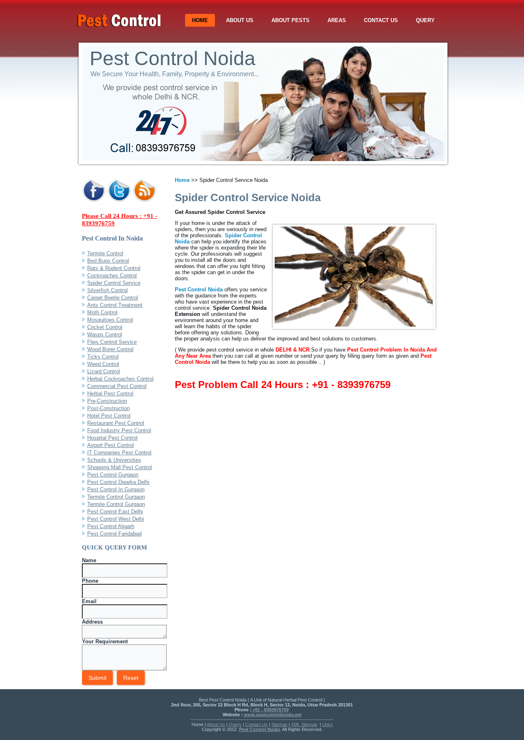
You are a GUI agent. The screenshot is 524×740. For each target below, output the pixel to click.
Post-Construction (108, 408)
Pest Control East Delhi (115, 511)
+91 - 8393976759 (270, 709)
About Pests (290, 20)
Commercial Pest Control (117, 386)
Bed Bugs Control (108, 261)
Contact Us (381, 20)
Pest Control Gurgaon (112, 475)
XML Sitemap (304, 724)
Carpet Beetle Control (112, 298)
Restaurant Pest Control (115, 423)
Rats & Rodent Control (113, 268)
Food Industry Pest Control (119, 430)
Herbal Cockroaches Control (120, 379)
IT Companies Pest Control (119, 452)
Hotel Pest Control (109, 416)
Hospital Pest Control (112, 438)
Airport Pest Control (110, 445)
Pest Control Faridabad (114, 534)
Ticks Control (103, 357)
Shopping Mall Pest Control (119, 467)
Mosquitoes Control (110, 320)
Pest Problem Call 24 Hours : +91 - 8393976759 (283, 384)
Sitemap (279, 724)
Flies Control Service (112, 342)
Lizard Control (103, 371)
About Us (239, 20)
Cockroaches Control (112, 275)
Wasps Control (104, 334)
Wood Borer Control (110, 349)
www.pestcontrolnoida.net (272, 714)
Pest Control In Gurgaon (116, 489)
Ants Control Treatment (114, 305)
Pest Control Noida (172, 58)
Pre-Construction (107, 401)
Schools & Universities (114, 460)
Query (425, 20)
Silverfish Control (107, 290)
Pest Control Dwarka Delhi (118, 482)
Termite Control (105, 253)
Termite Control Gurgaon (116, 497)
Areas (337, 20)
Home (200, 20)
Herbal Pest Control (110, 393)
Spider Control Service (113, 283)
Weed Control (103, 364)
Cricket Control (104, 327)
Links (327, 724)
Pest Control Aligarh (110, 526)
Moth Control (102, 312)
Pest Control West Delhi (115, 519)
